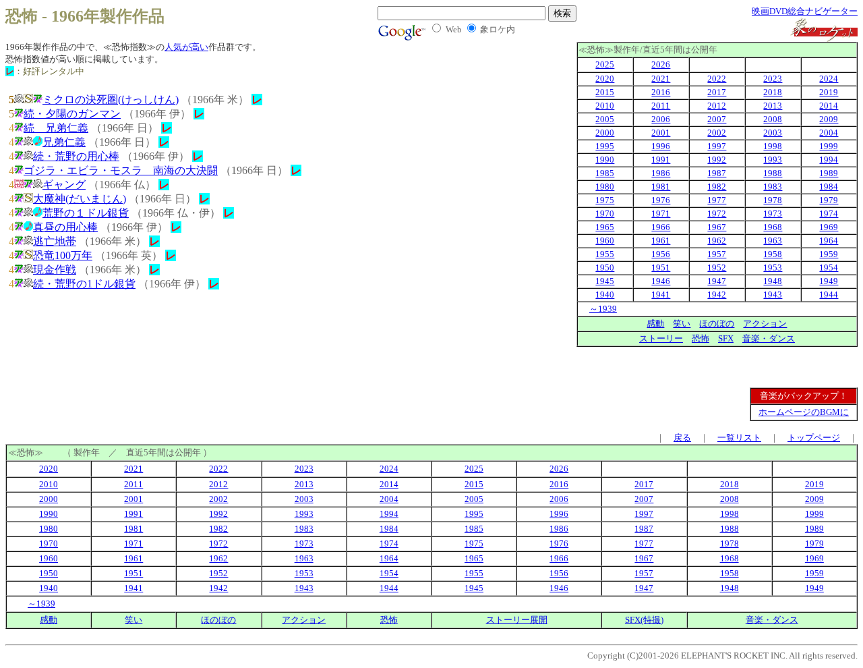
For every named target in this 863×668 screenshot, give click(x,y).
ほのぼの (716, 323)
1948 (772, 281)
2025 (604, 64)
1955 (604, 254)
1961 (660, 240)
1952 (716, 267)
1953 (772, 267)
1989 (828, 173)
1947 (716, 281)
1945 (604, 281)
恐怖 (700, 338)
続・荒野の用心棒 (76, 156)
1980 (604, 187)
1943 (772, 294)
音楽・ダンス (768, 338)
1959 (828, 254)
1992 (716, 160)
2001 (660, 133)
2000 (604, 133)
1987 (716, 173)
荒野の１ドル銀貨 (85, 213)
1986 (660, 173)
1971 (660, 213)
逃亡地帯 (54, 241)
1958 (772, 254)
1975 (604, 200)
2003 (772, 133)
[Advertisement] (779, 367)
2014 (828, 106)
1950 (604, 267)
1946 (660, 281)
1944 (828, 294)
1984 (828, 187)
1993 (772, 160)
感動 (655, 323)
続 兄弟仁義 (56, 128)
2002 (716, 133)
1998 (772, 146)
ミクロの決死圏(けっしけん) (110, 99)
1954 (828, 267)
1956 (660, 254)
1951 (660, 267)
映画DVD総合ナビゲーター (805, 11)
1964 (828, 240)
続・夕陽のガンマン (72, 113)
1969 (828, 227)
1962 (716, 240)
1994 (828, 160)
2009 (828, 119)
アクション (765, 323)
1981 (660, 187)
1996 (660, 146)
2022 (716, 79)
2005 (604, 119)
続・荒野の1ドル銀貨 (84, 283)
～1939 (603, 309)
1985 (604, 173)
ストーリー (661, 338)
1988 (772, 173)
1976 (660, 200)
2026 (660, 64)
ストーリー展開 (516, 620)
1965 (604, 227)
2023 (772, 79)
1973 (772, 213)
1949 (828, 281)
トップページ (813, 438)
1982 (716, 187)
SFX (726, 338)
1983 (772, 187)
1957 (716, 254)
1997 (716, 146)
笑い (681, 323)
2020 (604, 79)
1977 (716, 200)
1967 (716, 227)
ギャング (64, 184)
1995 (604, 146)
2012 (716, 106)
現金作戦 (54, 269)
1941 (660, 294)
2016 (660, 92)
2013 (772, 106)
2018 (772, 92)
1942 (716, 294)
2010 (604, 106)
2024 (828, 79)
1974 (828, 213)
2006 (660, 119)
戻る (682, 438)
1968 (772, 227)
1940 (604, 294)
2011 (660, 106)
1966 (660, 227)
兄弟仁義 (64, 142)
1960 (604, 240)
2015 (604, 92)
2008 (772, 119)
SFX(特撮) (644, 620)
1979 (828, 200)
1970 (604, 213)
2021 (660, 79)
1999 (828, 146)
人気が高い (186, 47)
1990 (604, 160)
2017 (716, 92)
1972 (716, 213)
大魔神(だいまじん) (79, 198)
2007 (716, 119)
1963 (772, 240)
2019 (828, 92)
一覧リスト (739, 438)
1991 (660, 160)
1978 (772, 200)
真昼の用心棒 (65, 227)
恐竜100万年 (62, 255)
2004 (828, 133)
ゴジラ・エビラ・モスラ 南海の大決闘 (121, 170)
